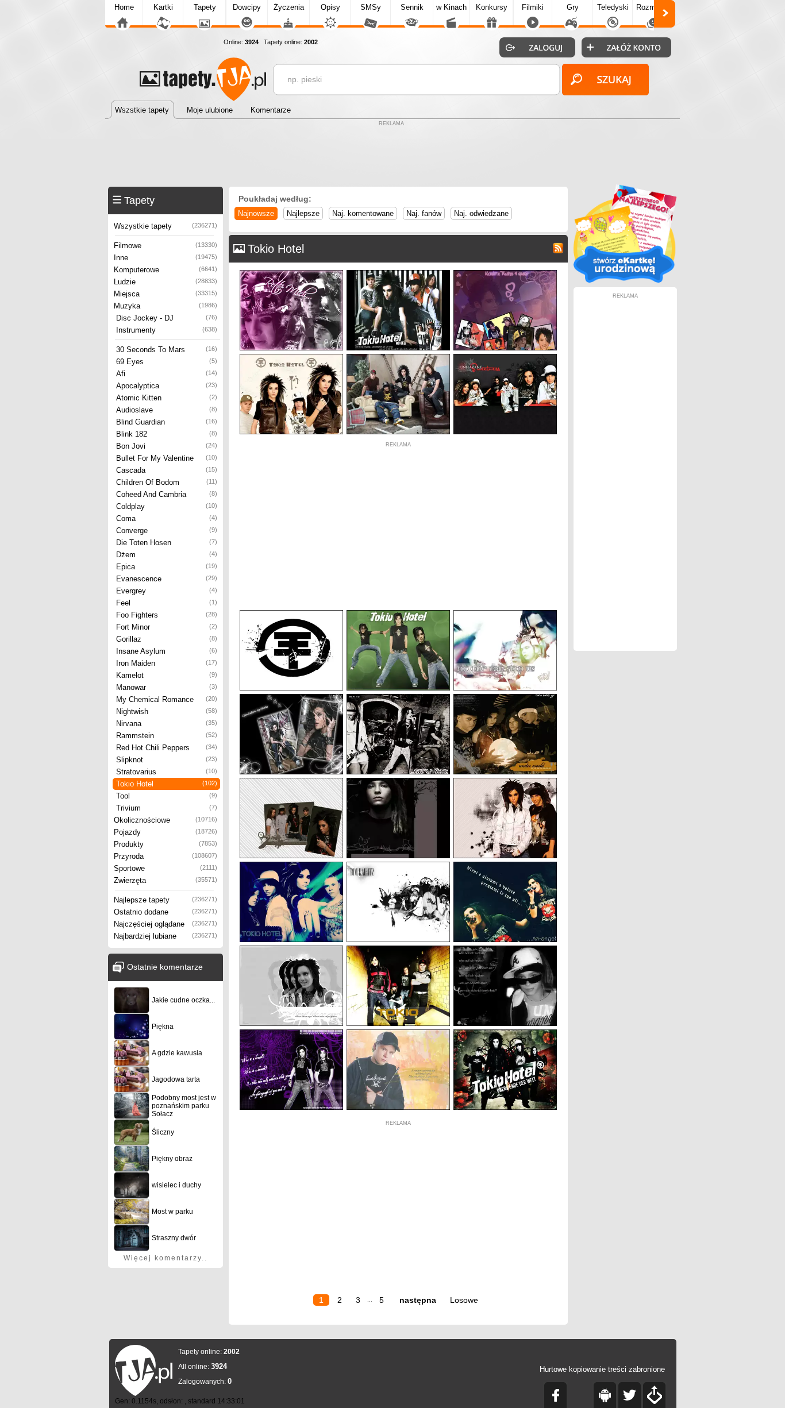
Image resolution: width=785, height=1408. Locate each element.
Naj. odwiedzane (481, 213)
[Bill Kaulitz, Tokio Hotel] (505, 864)
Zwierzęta (165, 880)
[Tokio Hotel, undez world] (505, 696)
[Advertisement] (392, 155)
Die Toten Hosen (166, 542)
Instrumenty (166, 330)
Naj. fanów (423, 213)
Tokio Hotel (166, 784)
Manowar (166, 687)
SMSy (370, 7)
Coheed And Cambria (166, 494)
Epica (166, 566)
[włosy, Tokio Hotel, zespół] (291, 356)
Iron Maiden (166, 663)
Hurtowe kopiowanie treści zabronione (602, 1369)
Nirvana (166, 723)
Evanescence (166, 578)
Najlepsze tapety (165, 900)
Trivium (166, 808)
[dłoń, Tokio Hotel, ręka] (291, 864)
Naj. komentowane (363, 213)
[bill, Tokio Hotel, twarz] (291, 948)
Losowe (464, 1300)
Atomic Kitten (166, 398)
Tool (166, 796)
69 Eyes (166, 361)
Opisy (330, 7)
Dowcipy (247, 7)
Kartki (163, 7)
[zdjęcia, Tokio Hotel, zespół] (291, 780)
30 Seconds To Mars (166, 349)
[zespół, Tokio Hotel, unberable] (505, 356)
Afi (166, 373)
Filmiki (533, 7)
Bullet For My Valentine (166, 458)
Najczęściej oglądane (165, 924)
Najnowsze (256, 213)
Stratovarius (166, 771)
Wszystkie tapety (165, 226)
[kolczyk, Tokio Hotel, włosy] (398, 780)
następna (417, 1300)
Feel (166, 603)
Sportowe (165, 868)
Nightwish (166, 711)
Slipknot (166, 759)
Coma (166, 518)
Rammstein (166, 735)
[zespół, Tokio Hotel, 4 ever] (505, 272)
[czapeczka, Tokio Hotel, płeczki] (398, 1032)
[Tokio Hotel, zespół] (398, 948)
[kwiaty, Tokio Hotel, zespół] (505, 1032)
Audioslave (166, 410)
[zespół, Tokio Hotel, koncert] (398, 696)
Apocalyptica (166, 385)
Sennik (412, 7)
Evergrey (166, 591)
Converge (166, 530)
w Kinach (451, 7)
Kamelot (166, 675)
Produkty (165, 844)
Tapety (205, 7)
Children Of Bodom (166, 482)
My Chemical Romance (166, 699)
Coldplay (166, 506)
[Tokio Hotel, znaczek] (291, 612)
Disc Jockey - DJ (166, 318)
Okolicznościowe (165, 820)
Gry (573, 7)
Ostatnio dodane (165, 912)
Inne (165, 257)
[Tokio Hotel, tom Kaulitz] (398, 864)
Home (124, 7)
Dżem (166, 554)
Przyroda (165, 856)
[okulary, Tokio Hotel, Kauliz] (505, 948)
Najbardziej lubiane (165, 936)
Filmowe (165, 245)
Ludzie (165, 281)
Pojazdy (165, 832)
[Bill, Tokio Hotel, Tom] (505, 780)
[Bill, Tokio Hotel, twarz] (505, 612)
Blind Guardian (166, 422)
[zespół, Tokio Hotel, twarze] (291, 272)
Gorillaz (166, 639)
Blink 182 (166, 434)
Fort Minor (166, 627)
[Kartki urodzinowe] (625, 280)
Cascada (166, 470)
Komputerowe (165, 269)
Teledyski (613, 7)
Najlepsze (303, 213)
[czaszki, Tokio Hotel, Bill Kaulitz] (291, 696)
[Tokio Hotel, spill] (291, 1032)
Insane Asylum (166, 651)
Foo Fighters (166, 615)
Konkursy (491, 7)
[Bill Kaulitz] (398, 612)
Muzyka (165, 306)
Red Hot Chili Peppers (166, 747)
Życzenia (289, 7)
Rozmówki (653, 7)
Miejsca (165, 294)
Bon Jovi (166, 446)
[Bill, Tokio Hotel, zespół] (398, 272)
